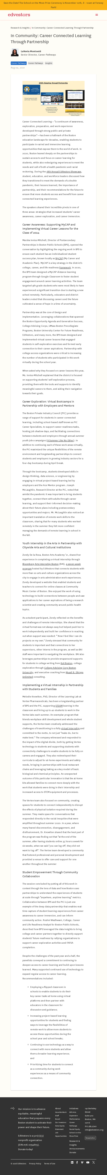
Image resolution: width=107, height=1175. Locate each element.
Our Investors (60, 1122)
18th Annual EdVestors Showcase (63, 171)
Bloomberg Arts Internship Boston (40, 564)
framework (65, 267)
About (58, 1108)
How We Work (61, 1112)
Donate (72, 1152)
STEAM (59, 705)
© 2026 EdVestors (18, 1163)
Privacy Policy (35, 1163)
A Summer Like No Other (60, 440)
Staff (57, 1115)
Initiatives (73, 1108)
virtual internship (70, 728)
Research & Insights (20, 27)
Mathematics (74, 1119)
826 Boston (66, 663)
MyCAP (59, 258)
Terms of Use (49, 1163)
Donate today (25, 1149)
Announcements (77, 1148)
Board (57, 1119)
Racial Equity (74, 1129)
